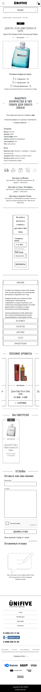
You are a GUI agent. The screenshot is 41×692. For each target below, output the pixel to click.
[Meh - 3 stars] (32, 539)
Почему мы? (20, 617)
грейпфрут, (25, 151)
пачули (22, 158)
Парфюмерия (7, 17)
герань (29, 156)
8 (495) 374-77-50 (11, 633)
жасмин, (24, 156)
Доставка (20, 621)
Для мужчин (17, 17)
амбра (19, 160)
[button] (37, 3)
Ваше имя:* (8, 480)
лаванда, (18, 156)
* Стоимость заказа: (18, 240)
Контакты (20, 625)
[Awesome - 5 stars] (36, 539)
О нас (20, 612)
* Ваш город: (18, 252)
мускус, (17, 158)
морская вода (8, 153)
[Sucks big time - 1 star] (29, 539)
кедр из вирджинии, (10, 160)
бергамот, (18, 151)
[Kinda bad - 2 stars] (31, 539)
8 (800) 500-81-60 (11, 642)
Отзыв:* (7, 488)
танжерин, (32, 151)
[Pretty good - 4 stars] (34, 539)
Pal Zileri (25, 17)
